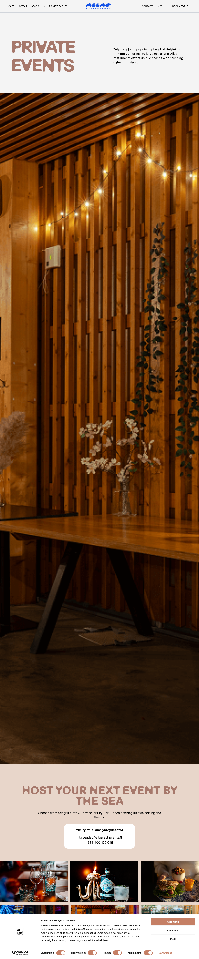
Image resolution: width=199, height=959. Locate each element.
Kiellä (173, 939)
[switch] (92, 952)
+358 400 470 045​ (99, 842)
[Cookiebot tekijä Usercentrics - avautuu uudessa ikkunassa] (20, 953)
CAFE (11, 6)
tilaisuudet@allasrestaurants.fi (99, 837)
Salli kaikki (173, 921)
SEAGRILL (36, 6)
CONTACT (147, 6)
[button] (43, 6)
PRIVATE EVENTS (58, 6)
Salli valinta (173, 930)
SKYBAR (23, 6)
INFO (159, 6)
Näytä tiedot (165, 953)
